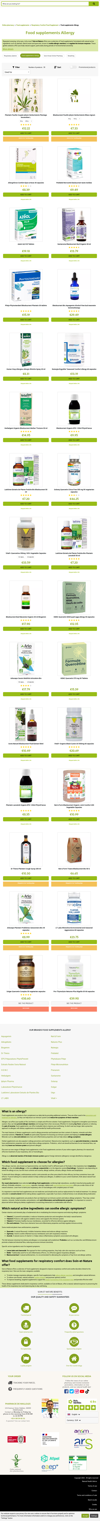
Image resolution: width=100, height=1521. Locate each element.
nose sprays (26, 1185)
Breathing (71, 56)
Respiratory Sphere (10, 56)
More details (8, 49)
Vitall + (54, 1098)
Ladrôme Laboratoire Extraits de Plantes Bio (20, 1092)
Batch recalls (92, 1500)
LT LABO (5, 1098)
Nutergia (54, 1047)
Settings (94, 1516)
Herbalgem (6, 1075)
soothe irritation (40, 1277)
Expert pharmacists (26, 1332)
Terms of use (92, 1486)
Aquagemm (6, 1036)
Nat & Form (56, 1036)
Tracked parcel (26, 1315)
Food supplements (22, 25)
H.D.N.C (4, 1070)
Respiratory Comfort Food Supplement (44, 25)
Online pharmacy (8, 25)
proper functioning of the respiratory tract (59, 1279)
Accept (85, 1516)
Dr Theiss (5, 1053)
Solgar (54, 1087)
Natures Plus (56, 1042)
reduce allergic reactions (63, 1275)
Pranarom (55, 1070)
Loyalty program (25, 1366)
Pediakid (54, 1053)
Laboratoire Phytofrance (11, 1087)
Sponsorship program (74, 1349)
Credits (94, 1504)
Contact (94, 1490)
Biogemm (5, 1047)
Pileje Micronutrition (59, 1064)
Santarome (55, 1075)
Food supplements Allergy (30, 55)
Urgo (53, 1092)
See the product (25, 1003)
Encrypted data (26, 1349)
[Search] (94, 3)
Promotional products (87, 67)
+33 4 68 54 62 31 (18, 1418)
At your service (74, 1315)
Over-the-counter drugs (74, 1366)
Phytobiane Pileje (58, 1058)
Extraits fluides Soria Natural (13, 1064)
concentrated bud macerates (63, 1185)
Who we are (93, 1509)
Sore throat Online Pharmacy (53, 56)
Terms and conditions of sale (87, 1495)
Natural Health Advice (89, 1481)
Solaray (54, 1081)
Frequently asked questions (74, 1332)
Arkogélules (6, 1042)
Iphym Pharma (7, 1081)
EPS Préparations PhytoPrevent (14, 1058)
